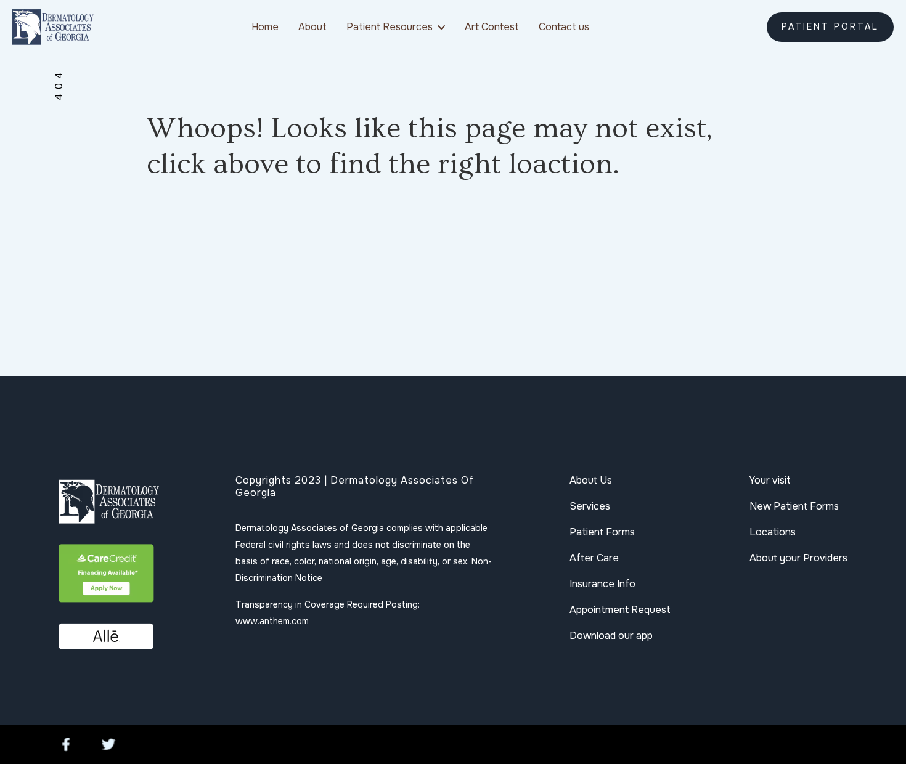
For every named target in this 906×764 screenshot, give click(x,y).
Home (265, 26)
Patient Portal (830, 26)
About (312, 26)
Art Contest (492, 26)
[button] (395, 27)
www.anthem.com (272, 621)
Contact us (564, 26)
